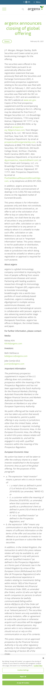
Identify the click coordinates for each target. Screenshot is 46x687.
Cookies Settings (23, 670)
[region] (23, 671)
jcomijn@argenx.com (14, 363)
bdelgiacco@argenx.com (15, 356)
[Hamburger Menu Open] (4, 9)
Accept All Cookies (23, 683)
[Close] (43, 658)
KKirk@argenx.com (13, 343)
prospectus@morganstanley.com (20, 142)
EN (29, 2)
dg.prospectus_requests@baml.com (21, 160)
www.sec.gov (30, 100)
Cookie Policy (38, 666)
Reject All (23, 676)
